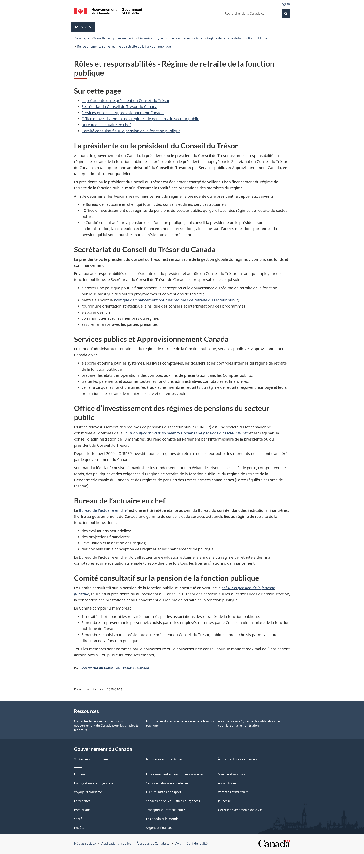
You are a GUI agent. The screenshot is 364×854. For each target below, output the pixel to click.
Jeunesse (224, 801)
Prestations (82, 810)
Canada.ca (81, 38)
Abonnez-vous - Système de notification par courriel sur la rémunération (249, 723)
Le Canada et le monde (162, 819)
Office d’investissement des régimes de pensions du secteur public (140, 118)
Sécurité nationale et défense (167, 783)
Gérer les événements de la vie (240, 810)
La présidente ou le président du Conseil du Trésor (125, 100)
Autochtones (227, 783)
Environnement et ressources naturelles (175, 774)
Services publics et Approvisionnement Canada (123, 112)
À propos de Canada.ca (153, 843)
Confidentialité (197, 843)
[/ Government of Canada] (108, 12)
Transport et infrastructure (165, 810)
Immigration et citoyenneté (93, 783)
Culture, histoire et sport (163, 792)
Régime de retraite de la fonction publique (236, 38)
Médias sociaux (85, 843)
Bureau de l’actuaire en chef (106, 124)
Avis (178, 843)
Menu (85, 26)
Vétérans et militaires (233, 792)
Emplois (79, 774)
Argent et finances (159, 828)
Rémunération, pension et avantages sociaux (170, 38)
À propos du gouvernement (238, 759)
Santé (78, 819)
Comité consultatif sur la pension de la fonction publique (131, 130)
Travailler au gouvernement (113, 38)
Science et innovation (233, 774)
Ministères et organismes (164, 759)
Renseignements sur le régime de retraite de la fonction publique (124, 46)
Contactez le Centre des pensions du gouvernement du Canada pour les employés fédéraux (106, 725)
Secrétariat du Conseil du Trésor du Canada (119, 106)
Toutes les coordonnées (91, 759)
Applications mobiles (116, 843)
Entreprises (82, 801)
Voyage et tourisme (88, 792)
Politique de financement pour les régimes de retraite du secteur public (176, 300)
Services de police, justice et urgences (173, 801)
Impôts (79, 828)
